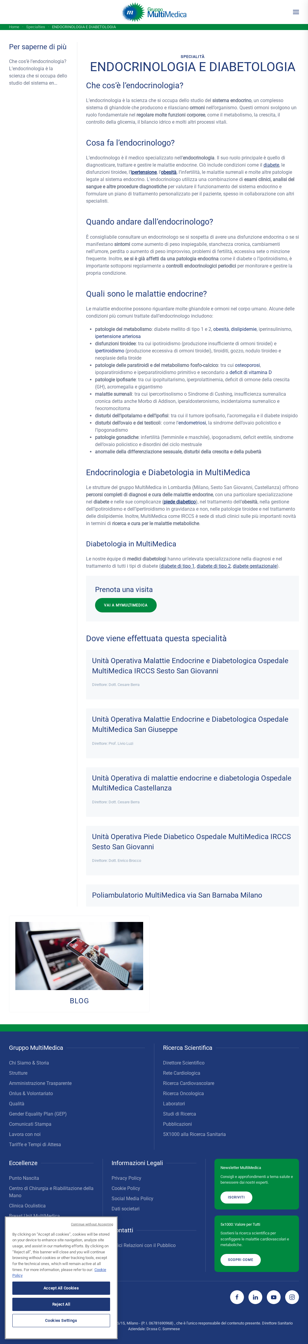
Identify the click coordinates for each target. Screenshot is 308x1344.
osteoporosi (247, 365)
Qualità (16, 1104)
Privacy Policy (126, 1178)
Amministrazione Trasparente (40, 1083)
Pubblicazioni (177, 1124)
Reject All (61, 1304)
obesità (169, 172)
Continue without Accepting (92, 1224)
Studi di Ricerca (179, 1114)
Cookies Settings (61, 1320)
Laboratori (174, 1104)
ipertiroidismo (109, 351)
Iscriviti (236, 1197)
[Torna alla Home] (154, 12)
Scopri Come (240, 1260)
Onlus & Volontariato (31, 1093)
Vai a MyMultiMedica (126, 605)
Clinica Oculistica (27, 1206)
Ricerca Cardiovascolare (188, 1083)
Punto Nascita (24, 1178)
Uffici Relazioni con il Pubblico (144, 1245)
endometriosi (192, 423)
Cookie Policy (126, 1188)
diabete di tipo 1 (178, 566)
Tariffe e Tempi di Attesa (35, 1144)
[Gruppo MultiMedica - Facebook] (237, 1297)
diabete (271, 165)
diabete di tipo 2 (214, 566)
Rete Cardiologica (181, 1073)
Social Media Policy (132, 1198)
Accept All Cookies (61, 1288)
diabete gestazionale (255, 566)
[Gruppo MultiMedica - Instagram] (292, 1297)
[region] (61, 1277)
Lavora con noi (25, 1134)
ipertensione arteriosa (118, 336)
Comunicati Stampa (30, 1124)
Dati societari (126, 1209)
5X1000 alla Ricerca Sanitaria (194, 1134)
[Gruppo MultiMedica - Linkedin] (255, 1297)
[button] (296, 12)
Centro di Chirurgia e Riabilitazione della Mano (51, 1191)
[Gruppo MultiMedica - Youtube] (274, 1297)
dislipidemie (244, 329)
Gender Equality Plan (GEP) (38, 1114)
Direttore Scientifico (184, 1063)
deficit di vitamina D (250, 372)
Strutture (18, 1073)
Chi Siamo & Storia (29, 1063)
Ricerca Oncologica (183, 1093)
